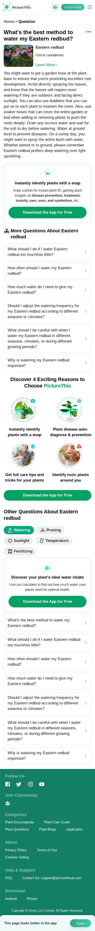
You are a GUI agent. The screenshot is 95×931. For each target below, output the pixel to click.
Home (9, 21)
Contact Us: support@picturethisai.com (51, 878)
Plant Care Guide (57, 822)
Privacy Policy (16, 850)
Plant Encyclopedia (19, 822)
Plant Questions (17, 829)
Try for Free (72, 7)
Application (74, 829)
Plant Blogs (47, 829)
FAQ (8, 878)
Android (11, 899)
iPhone (32, 899)
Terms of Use (47, 850)
